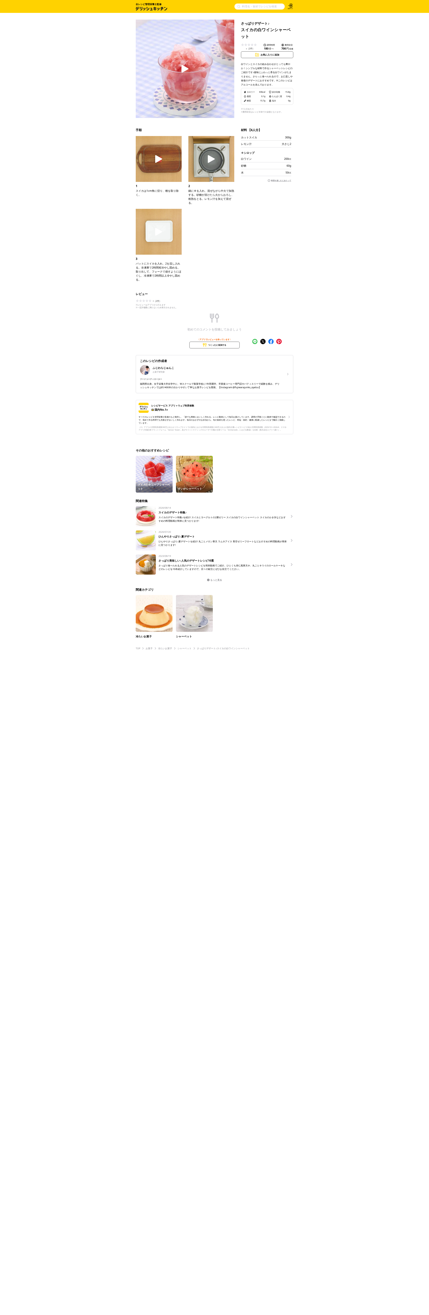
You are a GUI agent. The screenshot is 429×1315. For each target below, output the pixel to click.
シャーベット (184, 648)
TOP (138, 648)
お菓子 (149, 648)
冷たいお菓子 (165, 648)
